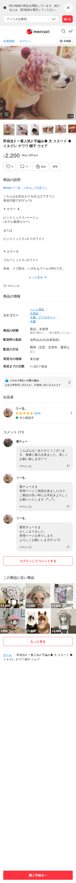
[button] (63, 31)
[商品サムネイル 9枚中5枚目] (60, 129)
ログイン (25, 41)
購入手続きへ (38, 875)
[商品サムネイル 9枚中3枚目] (35, 129)
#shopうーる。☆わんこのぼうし (25, 187)
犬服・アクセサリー (43, 317)
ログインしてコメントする (38, 561)
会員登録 (9, 41)
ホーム (7, 655)
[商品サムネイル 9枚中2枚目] (22, 129)
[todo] (70, 31)
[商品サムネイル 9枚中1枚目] (9, 129)
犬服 (33, 321)
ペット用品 (37, 309)
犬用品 (34, 313)
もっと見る (38, 641)
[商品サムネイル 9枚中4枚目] (48, 129)
